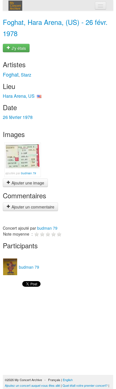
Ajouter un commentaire (32, 207)
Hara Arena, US (19, 96)
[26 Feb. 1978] (22, 155)
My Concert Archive (15, 5)
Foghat (11, 74)
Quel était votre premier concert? (85, 385)
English (68, 379)
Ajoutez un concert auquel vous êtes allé (32, 385)
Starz (26, 74)
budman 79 (28, 173)
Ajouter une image (27, 183)
